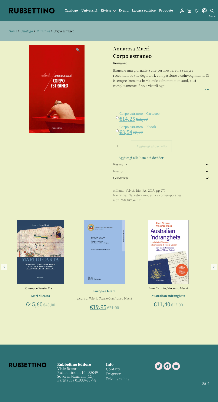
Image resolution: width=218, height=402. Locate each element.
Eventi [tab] (118, 171)
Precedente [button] (4, 267)
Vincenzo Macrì (125, 288)
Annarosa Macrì (131, 49)
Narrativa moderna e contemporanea (155, 195)
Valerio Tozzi (45, 299)
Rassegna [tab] (120, 164)
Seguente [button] (214, 267)
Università (89, 11)
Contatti (113, 369)
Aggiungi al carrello (151, 146)
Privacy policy (117, 378)
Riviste (106, 11)
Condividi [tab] (120, 178)
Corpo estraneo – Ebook (137, 127)
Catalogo (71, 11)
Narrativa (43, 31)
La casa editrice (144, 11)
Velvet (130, 191)
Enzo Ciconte (105, 288)
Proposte (166, 11)
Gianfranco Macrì (68, 299)
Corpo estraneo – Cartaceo (139, 113)
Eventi (124, 11)
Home (13, 31)
